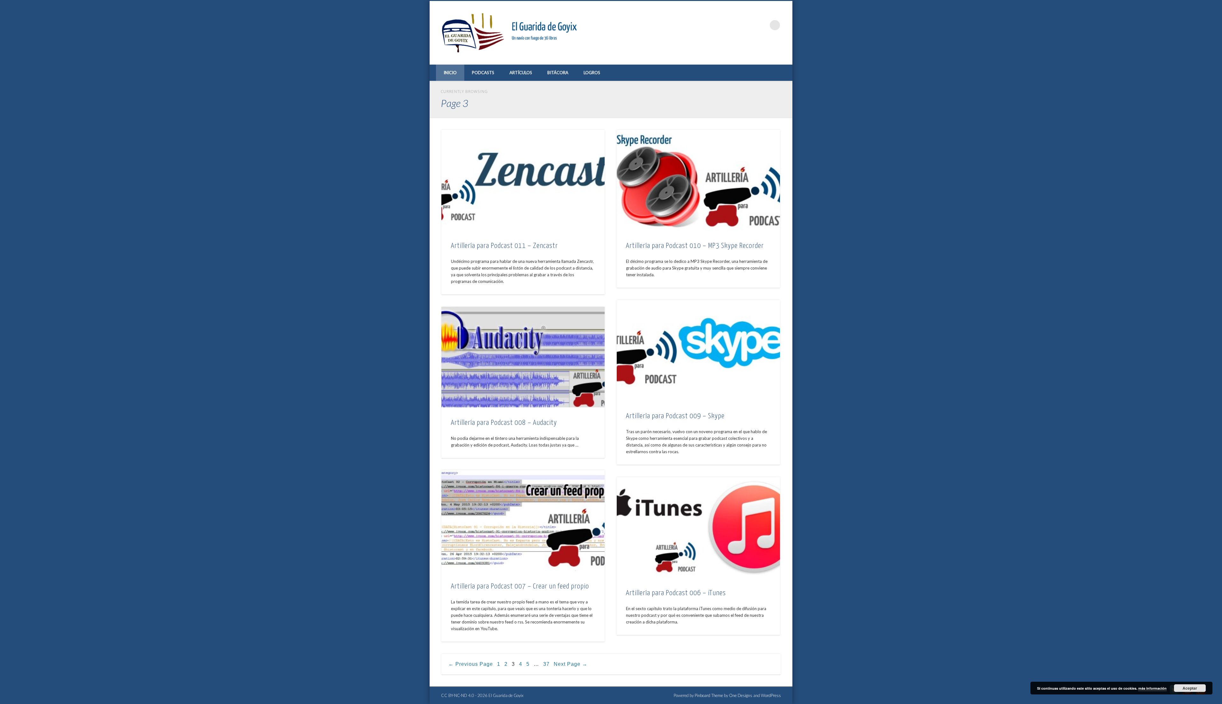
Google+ (762, 25)
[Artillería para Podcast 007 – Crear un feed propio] (523, 520)
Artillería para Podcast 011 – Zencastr (504, 246)
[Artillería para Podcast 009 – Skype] (698, 350)
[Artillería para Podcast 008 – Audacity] (523, 357)
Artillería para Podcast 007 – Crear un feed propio (520, 586)
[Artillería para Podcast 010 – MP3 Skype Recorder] (698, 180)
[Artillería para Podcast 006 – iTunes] (698, 527)
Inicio (450, 72)
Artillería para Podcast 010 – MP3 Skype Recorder (695, 246)
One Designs (740, 695)
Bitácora (557, 72)
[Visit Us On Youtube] (1187, 694)
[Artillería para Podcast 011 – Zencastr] (523, 180)
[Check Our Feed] (1200, 694)
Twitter (736, 25)
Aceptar (1190, 688)
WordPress (771, 695)
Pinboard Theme (709, 695)
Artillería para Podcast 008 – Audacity (504, 422)
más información (1152, 688)
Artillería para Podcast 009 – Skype (675, 416)
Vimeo (749, 25)
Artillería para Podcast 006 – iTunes (676, 593)
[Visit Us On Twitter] (1174, 694)
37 (546, 664)
